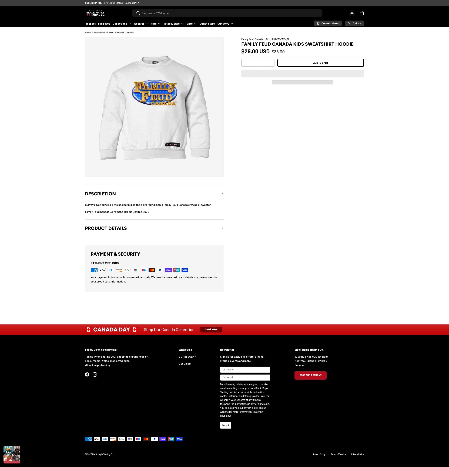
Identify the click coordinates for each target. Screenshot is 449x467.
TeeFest (91, 23)
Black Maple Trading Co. (103, 454)
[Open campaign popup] (12, 454)
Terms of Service (338, 454)
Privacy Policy (357, 454)
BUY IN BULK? (187, 356)
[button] (302, 73)
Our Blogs (185, 363)
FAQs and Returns (310, 375)
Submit (226, 425)
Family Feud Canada (252, 39)
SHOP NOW (211, 329)
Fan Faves (104, 23)
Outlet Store (207, 23)
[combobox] (227, 13)
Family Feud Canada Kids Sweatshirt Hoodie (113, 32)
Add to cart (320, 62)
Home (88, 32)
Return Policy (319, 454)
